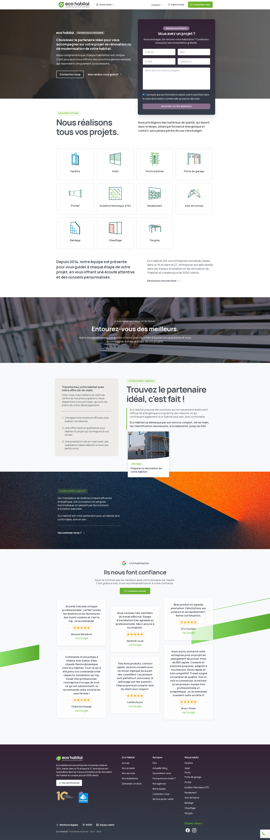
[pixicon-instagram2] (194, 830)
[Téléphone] (263, 833)
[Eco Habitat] (72, 758)
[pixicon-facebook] (187, 830)
